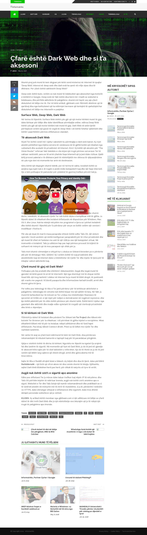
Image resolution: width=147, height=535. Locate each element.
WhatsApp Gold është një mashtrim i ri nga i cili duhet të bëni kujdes (80, 431)
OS (56, 14)
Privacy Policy (103, 531)
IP (85, 413)
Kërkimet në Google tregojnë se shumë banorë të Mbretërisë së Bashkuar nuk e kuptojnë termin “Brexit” (126, 209)
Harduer (45, 14)
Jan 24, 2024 (121, 193)
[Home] (14, 14)
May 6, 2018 (54, 514)
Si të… (126, 14)
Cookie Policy (115, 531)
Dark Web (41, 413)
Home (13, 50)
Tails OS (53, 417)
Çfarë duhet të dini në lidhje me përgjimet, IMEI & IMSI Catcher (44, 431)
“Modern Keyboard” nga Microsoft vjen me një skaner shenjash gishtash (125, 267)
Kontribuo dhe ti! (120, 1)
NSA (90, 413)
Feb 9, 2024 (121, 181)
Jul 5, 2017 (120, 248)
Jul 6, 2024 (25, 481)
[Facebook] (132, 1)
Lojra (64, 14)
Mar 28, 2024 (121, 161)
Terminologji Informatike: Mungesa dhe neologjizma (126, 157)
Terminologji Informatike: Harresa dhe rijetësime (126, 147)
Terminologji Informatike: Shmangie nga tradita (126, 138)
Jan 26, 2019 (69, 481)
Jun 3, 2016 (120, 226)
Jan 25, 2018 (83, 517)
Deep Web (53, 413)
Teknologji (76, 14)
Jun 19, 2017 (121, 271)
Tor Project (81, 317)
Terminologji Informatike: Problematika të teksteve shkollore (126, 128)
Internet (90, 14)
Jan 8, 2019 (25, 512)
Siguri (101, 14)
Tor (61, 417)
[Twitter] (134, 1)
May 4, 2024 (121, 132)
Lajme (23, 14)
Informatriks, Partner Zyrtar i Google (38, 477)
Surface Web (42, 417)
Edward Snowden (66, 413)
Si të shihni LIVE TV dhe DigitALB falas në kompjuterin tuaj (125, 222)
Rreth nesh (95, 1)
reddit (25, 417)
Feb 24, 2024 (121, 172)
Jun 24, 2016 (121, 215)
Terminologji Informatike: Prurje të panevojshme (126, 178)
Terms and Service (128, 531)
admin (14, 71)
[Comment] (14, 102)
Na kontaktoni (106, 1)
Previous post (29, 424)
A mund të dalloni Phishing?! (78, 477)
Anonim (32, 413)
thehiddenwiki (27, 364)
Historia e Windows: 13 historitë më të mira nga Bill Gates (61, 508)
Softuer (33, 14)
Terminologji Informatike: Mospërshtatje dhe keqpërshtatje (126, 167)
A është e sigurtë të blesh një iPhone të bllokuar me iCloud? (126, 256)
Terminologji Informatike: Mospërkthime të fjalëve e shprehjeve (126, 188)
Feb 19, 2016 (121, 239)
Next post (97, 424)
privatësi (99, 413)
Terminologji (113, 14)
